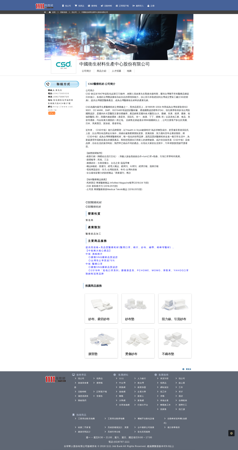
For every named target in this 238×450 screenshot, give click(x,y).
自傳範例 (183, 400)
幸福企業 (164, 400)
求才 (181, 392)
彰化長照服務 (144, 432)
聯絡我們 (82, 400)
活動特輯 (82, 392)
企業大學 (142, 392)
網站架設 (164, 387)
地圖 (129, 71)
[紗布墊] (138, 304)
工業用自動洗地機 (86, 418)
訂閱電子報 (102, 392)
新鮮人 (141, 396)
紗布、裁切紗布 (99, 319)
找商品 (100, 378)
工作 (181, 387)
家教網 (141, 400)
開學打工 (183, 405)
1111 (121, 378)
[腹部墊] (101, 339)
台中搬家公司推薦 (146, 427)
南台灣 (141, 383)
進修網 (122, 392)
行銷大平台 (143, 405)
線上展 (182, 383)
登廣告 (100, 396)
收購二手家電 (84, 427)
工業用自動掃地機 (116, 418)
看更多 (188, 369)
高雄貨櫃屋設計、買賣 (118, 427)
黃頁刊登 (164, 378)
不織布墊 (168, 354)
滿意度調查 (83, 396)
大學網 (122, 400)
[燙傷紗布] (138, 339)
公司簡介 (86, 71)
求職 (162, 396)
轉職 (121, 396)
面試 (181, 396)
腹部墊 (93, 354)
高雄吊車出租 (114, 432)
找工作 (163, 392)
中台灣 (122, 383)
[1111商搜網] (44, 5)
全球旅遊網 (124, 405)
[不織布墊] (175, 339)
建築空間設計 (84, 432)
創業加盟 (142, 387)
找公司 (81, 378)
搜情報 (100, 383)
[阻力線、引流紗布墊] (175, 304)
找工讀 (182, 409)
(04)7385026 (61, 93)
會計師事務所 (173, 427)
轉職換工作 (165, 405)
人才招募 (116, 71)
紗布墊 (129, 319)
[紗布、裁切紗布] (101, 304)
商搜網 (122, 387)
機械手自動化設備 (146, 418)
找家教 (163, 409)
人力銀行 (142, 378)
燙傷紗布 (131, 354)
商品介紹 (101, 71)
